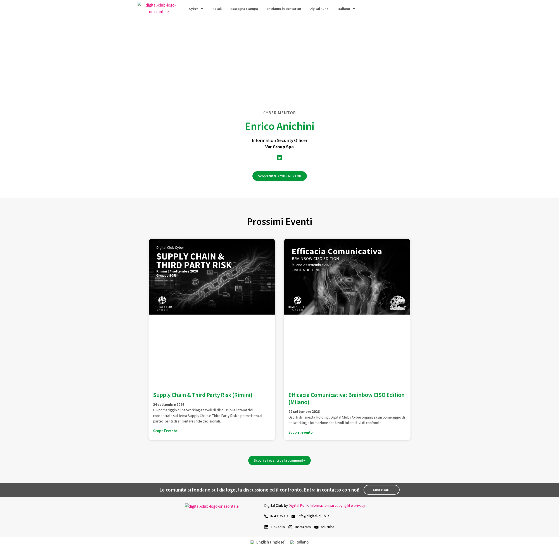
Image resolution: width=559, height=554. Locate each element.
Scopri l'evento (165, 431)
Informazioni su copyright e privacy (337, 505)
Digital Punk (319, 8)
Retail (217, 8)
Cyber (193, 8)
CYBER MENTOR (279, 113)
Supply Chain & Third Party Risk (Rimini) (202, 395)
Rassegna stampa (244, 8)
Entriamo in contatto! (284, 8)
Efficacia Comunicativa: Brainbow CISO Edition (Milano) (346, 398)
